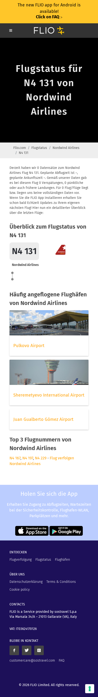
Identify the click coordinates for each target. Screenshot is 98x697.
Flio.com (19, 148)
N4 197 (27, 458)
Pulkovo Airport (28, 345)
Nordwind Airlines (66, 148)
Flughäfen (62, 560)
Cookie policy (20, 590)
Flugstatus (39, 148)
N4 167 (15, 458)
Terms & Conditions (61, 582)
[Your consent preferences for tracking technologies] (89, 688)
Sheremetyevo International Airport (48, 395)
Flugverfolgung (21, 560)
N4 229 (40, 458)
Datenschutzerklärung (26, 582)
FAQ (61, 660)
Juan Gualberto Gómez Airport (43, 419)
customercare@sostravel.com (32, 660)
